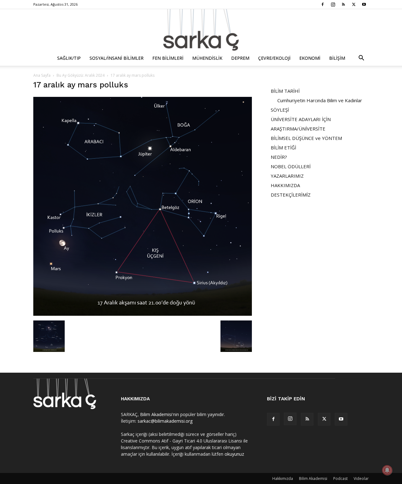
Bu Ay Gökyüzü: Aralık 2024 (81, 75)
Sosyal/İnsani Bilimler (117, 58)
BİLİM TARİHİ (285, 91)
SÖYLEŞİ (280, 110)
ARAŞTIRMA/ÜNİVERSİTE (298, 128)
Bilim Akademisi (156, 414)
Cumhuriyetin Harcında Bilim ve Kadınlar (319, 100)
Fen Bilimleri (167, 58)
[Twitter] (353, 4)
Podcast (340, 478)
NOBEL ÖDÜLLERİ (291, 166)
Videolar (361, 478)
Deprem (240, 58)
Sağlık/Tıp (69, 58)
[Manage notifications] (387, 470)
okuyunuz (234, 454)
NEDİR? (279, 157)
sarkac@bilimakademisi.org (165, 421)
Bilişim (337, 58)
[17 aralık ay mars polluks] (142, 314)
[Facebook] (322, 4)
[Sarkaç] (201, 30)
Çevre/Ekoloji (274, 58)
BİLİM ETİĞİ (283, 147)
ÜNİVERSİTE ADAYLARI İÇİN (301, 119)
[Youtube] (364, 4)
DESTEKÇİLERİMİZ (291, 195)
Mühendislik (207, 58)
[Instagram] (333, 4)
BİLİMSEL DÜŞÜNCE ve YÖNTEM (306, 138)
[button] (361, 59)
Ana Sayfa (42, 75)
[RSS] (343, 4)
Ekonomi (309, 58)
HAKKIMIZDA (285, 185)
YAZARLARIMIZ (287, 176)
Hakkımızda (282, 478)
